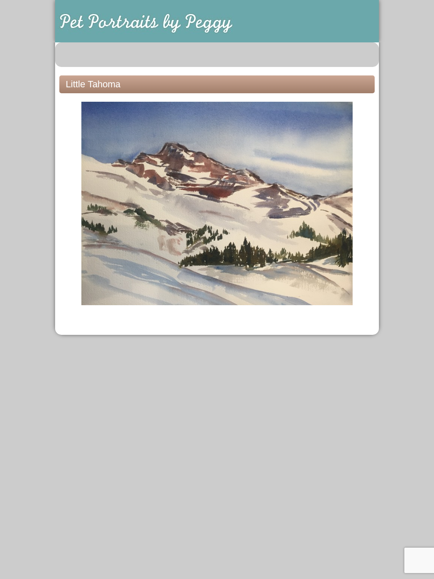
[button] (368, 55)
